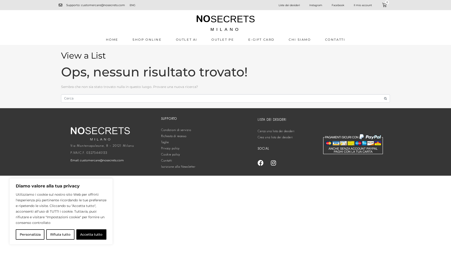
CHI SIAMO (300, 39)
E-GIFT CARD (261, 39)
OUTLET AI (186, 39)
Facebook (338, 5)
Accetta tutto (91, 234)
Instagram (315, 5)
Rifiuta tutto (60, 234)
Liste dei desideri (289, 5)
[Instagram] (273, 163)
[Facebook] (260, 163)
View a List (83, 55)
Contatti (335, 39)
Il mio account (363, 5)
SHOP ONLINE (147, 39)
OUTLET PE (222, 39)
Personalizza (30, 234)
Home (112, 39)
